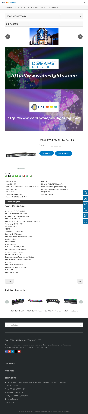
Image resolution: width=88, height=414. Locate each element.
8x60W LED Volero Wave (17, 311)
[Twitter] (16, 351)
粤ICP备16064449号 (64, 411)
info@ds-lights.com (13, 402)
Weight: (43, 192)
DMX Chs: (9, 187)
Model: (8, 181)
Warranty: (44, 194)
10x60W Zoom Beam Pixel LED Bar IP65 (70, 311)
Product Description (13, 202)
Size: (8, 197)
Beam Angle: (45, 187)
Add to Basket (63, 153)
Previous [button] (7, 36)
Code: (8, 184)
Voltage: (9, 194)
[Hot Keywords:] (80, 325)
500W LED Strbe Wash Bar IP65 (35, 311)
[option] (44, 36)
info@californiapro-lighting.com (17, 396)
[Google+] (9, 351)
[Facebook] (6, 351)
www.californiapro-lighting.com (17, 392)
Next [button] (80, 36)
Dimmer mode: (46, 189)
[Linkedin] (12, 351)
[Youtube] (19, 351)
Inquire (47, 153)
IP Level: (9, 192)
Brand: (43, 181)
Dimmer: (9, 189)
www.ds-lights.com (13, 399)
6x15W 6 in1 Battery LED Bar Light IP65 (53, 311)
